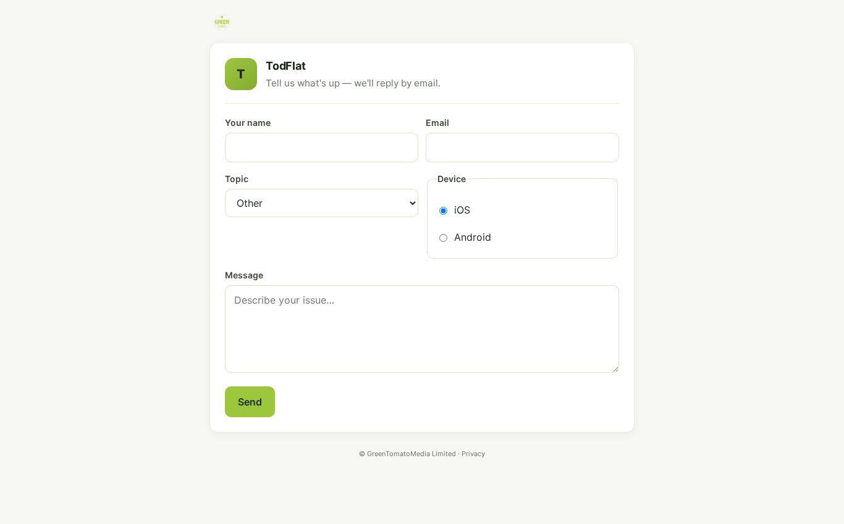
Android (472, 237)
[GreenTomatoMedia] (222, 22)
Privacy (473, 453)
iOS (462, 210)
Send (250, 402)
